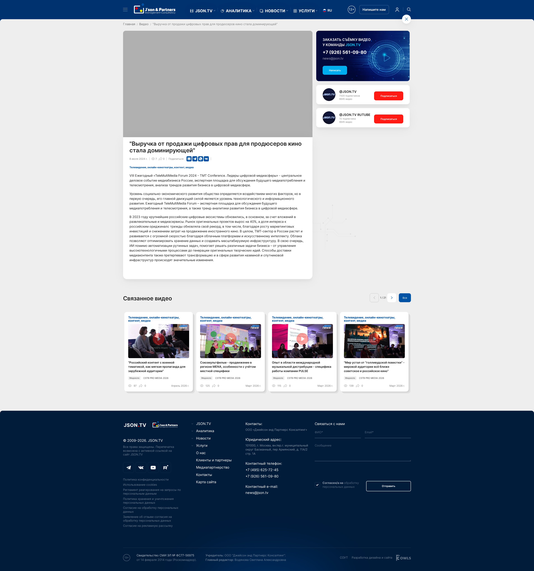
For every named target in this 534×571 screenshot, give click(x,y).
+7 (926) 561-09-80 (345, 52)
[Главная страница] (154, 8)
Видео (144, 24)
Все (405, 297)
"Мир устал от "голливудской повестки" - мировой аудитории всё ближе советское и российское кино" (374, 367)
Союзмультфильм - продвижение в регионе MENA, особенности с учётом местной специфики (228, 367)
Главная (129, 24)
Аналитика (239, 11)
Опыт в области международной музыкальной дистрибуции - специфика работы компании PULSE (301, 367)
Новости (275, 11)
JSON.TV (203, 11)
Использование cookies (140, 484)
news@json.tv (333, 58)
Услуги (307, 11)
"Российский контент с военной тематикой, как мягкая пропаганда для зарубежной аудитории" (156, 367)
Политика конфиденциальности (146, 479)
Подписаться (388, 95)
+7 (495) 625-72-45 (261, 470)
